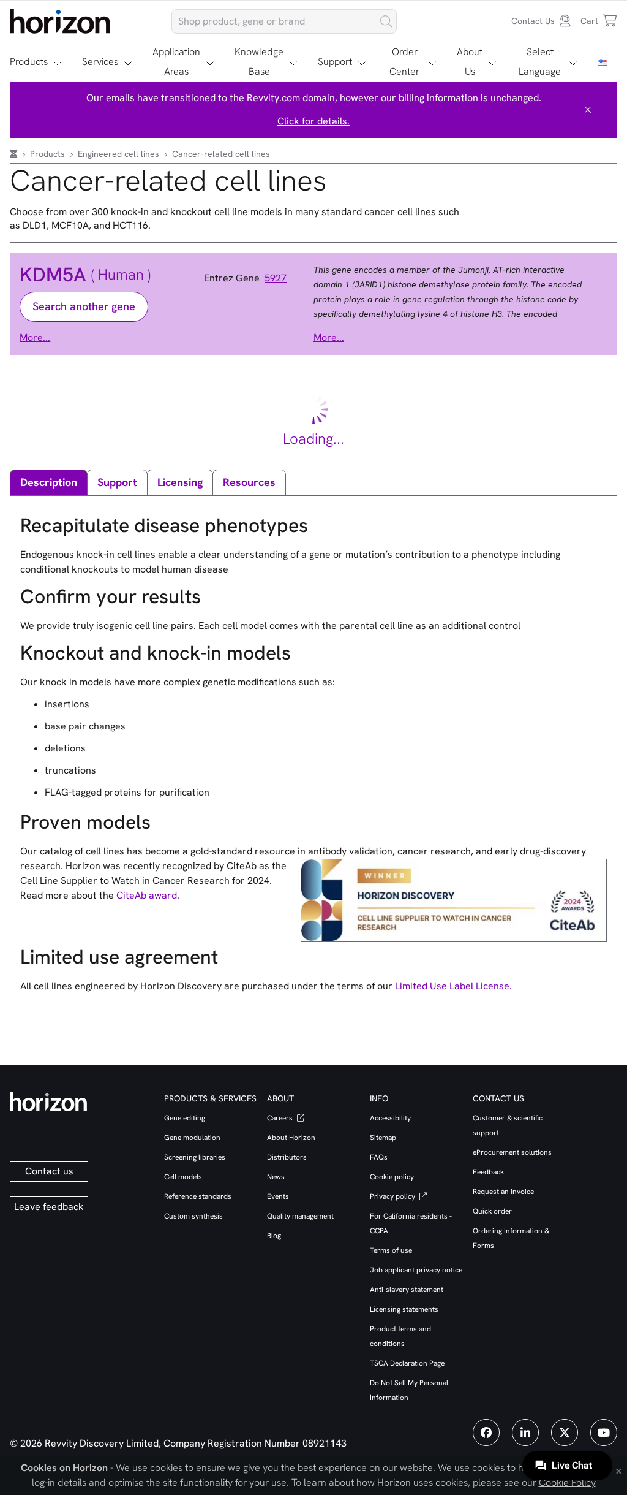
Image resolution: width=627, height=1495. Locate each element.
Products (29, 61)
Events (278, 1196)
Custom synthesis (193, 1216)
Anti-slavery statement (406, 1290)
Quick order (492, 1211)
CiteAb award (146, 895)
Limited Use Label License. (453, 986)
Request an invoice (503, 1191)
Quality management (300, 1216)
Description (48, 482)
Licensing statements (404, 1309)
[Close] (588, 110)
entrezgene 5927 (245, 278)
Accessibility (390, 1118)
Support (335, 61)
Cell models (183, 1177)
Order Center (404, 61)
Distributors (287, 1157)
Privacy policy (393, 1196)
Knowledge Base (259, 61)
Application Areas (176, 61)
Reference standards (197, 1196)
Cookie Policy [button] (567, 1482)
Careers (281, 1118)
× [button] (618, 1470)
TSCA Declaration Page (407, 1363)
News (276, 1177)
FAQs (379, 1157)
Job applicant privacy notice (416, 1270)
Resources (249, 482)
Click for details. (313, 121)
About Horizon (291, 1138)
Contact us (49, 1171)
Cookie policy (392, 1177)
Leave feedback (49, 1206)
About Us (469, 61)
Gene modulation (192, 1138)
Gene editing (184, 1118)
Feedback (488, 1172)
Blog (274, 1236)
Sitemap (383, 1138)
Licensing (180, 482)
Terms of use (391, 1250)
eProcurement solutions (512, 1152)
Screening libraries (194, 1157)
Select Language (540, 61)
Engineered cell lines (120, 153)
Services (100, 61)
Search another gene (83, 306)
